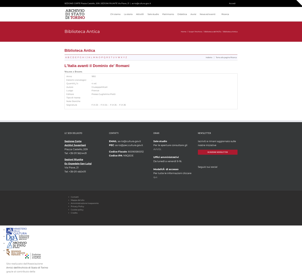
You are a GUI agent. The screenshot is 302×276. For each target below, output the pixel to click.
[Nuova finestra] (33, 254)
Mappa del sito (77, 200)
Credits (74, 213)
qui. (155, 177)
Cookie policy (77, 209)
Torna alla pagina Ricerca (226, 57)
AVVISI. (157, 149)
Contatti (75, 197)
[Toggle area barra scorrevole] (299, 3)
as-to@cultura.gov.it (141, 3)
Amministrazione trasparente (85, 203)
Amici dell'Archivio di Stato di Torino (27, 267)
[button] (233, 14)
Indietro (209, 57)
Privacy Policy (77, 206)
